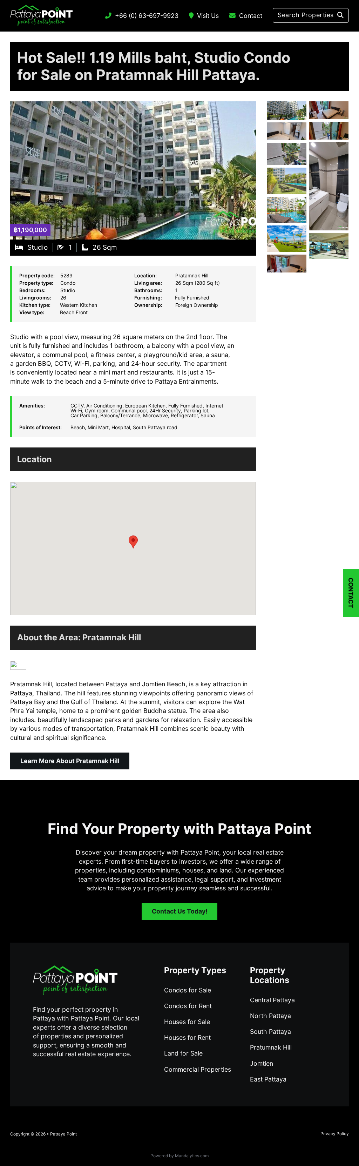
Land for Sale (183, 1053)
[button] (133, 542)
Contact (250, 15)
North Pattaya (270, 1015)
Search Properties (306, 15)
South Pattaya (270, 1031)
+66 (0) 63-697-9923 (146, 15)
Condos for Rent (188, 1006)
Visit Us (208, 15)
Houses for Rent (187, 1037)
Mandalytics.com (192, 1155)
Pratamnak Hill (111, 637)
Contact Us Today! (180, 911)
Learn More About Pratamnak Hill (70, 760)
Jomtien (261, 1063)
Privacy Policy (334, 1133)
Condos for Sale (187, 990)
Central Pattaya (272, 1000)
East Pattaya (268, 1079)
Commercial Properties (197, 1069)
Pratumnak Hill (271, 1047)
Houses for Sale (187, 1021)
